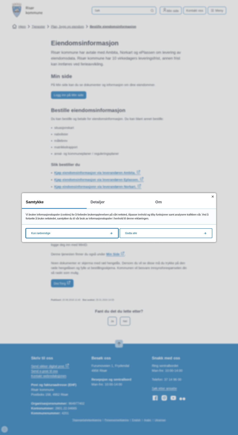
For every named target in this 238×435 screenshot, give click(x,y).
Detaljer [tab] (98, 202)
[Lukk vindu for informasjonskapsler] (213, 196)
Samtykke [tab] (35, 202)
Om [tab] (158, 202)
